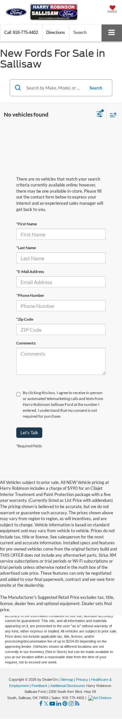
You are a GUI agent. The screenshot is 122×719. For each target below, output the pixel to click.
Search (95, 87)
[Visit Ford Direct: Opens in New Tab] (100, 698)
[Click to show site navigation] (112, 32)
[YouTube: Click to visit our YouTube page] (52, 703)
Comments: (26, 343)
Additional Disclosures (68, 686)
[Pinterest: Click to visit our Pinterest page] (64, 703)
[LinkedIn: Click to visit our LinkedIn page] (58, 703)
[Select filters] (100, 114)
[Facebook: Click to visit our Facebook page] (41, 703)
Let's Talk (29, 432)
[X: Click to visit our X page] (46, 703)
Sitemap (67, 679)
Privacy (82, 679)
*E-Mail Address (30, 271)
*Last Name (26, 247)
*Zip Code (24, 319)
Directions (55, 32)
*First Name (26, 223)
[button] (21, 32)
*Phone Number (30, 295)
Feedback (39, 686)
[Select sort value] (111, 114)
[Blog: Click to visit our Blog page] (77, 703)
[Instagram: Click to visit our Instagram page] (71, 703)
